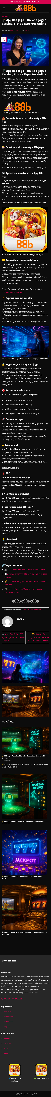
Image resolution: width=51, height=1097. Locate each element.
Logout (7, 1026)
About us (7, 1038)
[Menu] (4, 8)
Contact (7, 1053)
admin (27, 31)
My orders (8, 1011)
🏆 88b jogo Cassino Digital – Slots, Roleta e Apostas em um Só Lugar (38, 637)
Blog (6, 1048)
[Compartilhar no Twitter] (23, 601)
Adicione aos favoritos (34, 610)
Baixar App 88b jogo (10, 467)
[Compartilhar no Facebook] (19, 601)
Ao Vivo (5, 17)
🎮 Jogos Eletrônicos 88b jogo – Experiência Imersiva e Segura (13, 637)
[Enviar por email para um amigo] (28, 601)
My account (8, 1021)
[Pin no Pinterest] (32, 601)
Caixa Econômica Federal (13, 292)
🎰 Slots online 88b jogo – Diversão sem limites (24, 569)
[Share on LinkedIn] (37, 601)
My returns (8, 1016)
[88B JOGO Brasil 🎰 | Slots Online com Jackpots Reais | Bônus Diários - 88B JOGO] (26, 8)
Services (7, 1043)
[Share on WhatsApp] (14, 601)
